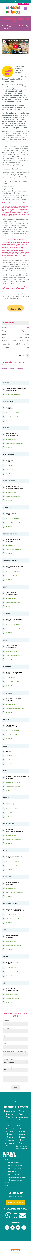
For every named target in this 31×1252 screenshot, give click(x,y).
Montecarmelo (10, 1143)
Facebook (4, 368)
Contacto (23, 1243)
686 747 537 (9, 473)
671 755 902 (9, 606)
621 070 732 (9, 869)
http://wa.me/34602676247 (12, 412)
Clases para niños (14, 1174)
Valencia (23, 1137)
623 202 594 (9, 1002)
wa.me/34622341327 (11, 755)
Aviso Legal (15, 1246)
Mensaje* (6, 1074)
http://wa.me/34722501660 (12, 808)
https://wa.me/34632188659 (13, 571)
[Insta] (7, 1227)
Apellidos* (6, 1028)
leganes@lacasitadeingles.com (13, 655)
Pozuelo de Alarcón (23, 1117)
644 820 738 (9, 632)
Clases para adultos (15, 1180)
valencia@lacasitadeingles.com (13, 945)
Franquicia (7, 1243)
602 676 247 (9, 420)
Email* (5, 1044)
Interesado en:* (8, 1059)
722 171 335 (9, 500)
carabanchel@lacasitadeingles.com (14, 522)
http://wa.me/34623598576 (12, 730)
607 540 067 (9, 553)
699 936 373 (9, 843)
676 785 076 (9, 685)
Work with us (16, 1243)
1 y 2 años (25, 331)
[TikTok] (23, 1227)
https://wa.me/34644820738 (13, 624)
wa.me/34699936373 (11, 835)
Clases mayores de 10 (15, 1168)
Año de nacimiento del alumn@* (14, 1051)
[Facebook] (12, 1227)
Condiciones (23, 1246)
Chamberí (10, 1131)
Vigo (23, 1140)
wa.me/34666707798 (11, 914)
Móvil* (5, 1036)
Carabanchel (10, 1128)
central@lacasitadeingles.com (13, 394)
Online (22, 1143)
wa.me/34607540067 (11, 545)
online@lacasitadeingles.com (13, 759)
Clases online (11, 1171)
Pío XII (22, 1111)
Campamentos (12, 1186)
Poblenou (22, 1114)
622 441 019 (9, 975)
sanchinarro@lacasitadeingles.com (14, 628)
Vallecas (23, 1131)
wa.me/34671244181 (11, 704)
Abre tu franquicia (15, 1197)
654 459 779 (9, 659)
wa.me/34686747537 (11, 465)
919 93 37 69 (9, 790)
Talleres (9, 1183)
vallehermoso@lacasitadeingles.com (15, 575)
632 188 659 (9, 579)
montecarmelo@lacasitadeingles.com (15, 708)
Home (4, 26)
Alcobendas (11, 1114)
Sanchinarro (23, 1123)
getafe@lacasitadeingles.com (13, 602)
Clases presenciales (14, 1160)
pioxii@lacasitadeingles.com (13, 786)
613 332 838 (9, 526)
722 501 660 (9, 816)
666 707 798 (9, 922)
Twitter (12, 368)
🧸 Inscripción (15, 309)
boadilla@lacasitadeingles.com (13, 496)
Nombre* (6, 1020)
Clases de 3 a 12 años (15, 1165)
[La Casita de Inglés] (13, 10)
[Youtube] (18, 1227)
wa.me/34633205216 (11, 439)
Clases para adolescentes (17, 1177)
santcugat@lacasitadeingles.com (14, 918)
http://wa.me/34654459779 (12, 651)
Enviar (15, 1087)
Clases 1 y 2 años (13, 1162)
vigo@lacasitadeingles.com (12, 998)
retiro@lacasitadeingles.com (13, 865)
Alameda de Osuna (10, 1111)
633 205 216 (9, 447)
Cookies (8, 1246)
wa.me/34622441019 (11, 967)
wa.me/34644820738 (11, 888)
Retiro (22, 1120)
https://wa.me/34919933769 (13, 782)
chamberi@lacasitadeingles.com (14, 549)
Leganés (11, 1137)
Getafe (10, 1134)
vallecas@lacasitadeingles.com (13, 971)
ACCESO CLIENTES (24, 3)
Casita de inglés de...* (10, 1067)
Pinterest (20, 368)
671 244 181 (9, 712)
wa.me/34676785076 (11, 677)
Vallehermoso (22, 1134)
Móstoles (10, 1146)
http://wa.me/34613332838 (12, 518)
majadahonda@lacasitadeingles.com (15, 681)
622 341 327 (9, 763)
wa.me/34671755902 (11, 598)
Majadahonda (10, 1140)
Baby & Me (21, 355)
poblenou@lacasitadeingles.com (14, 812)
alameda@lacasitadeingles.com (13, 416)
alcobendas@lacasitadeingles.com (14, 443)
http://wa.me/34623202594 (12, 994)
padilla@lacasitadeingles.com (13, 469)
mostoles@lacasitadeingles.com (14, 734)
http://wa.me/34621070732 (12, 861)
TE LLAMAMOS (15, 1250)
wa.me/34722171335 (11, 492)
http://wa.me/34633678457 (12, 941)
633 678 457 (9, 949)
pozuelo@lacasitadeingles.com (13, 839)
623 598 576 (9, 738)
